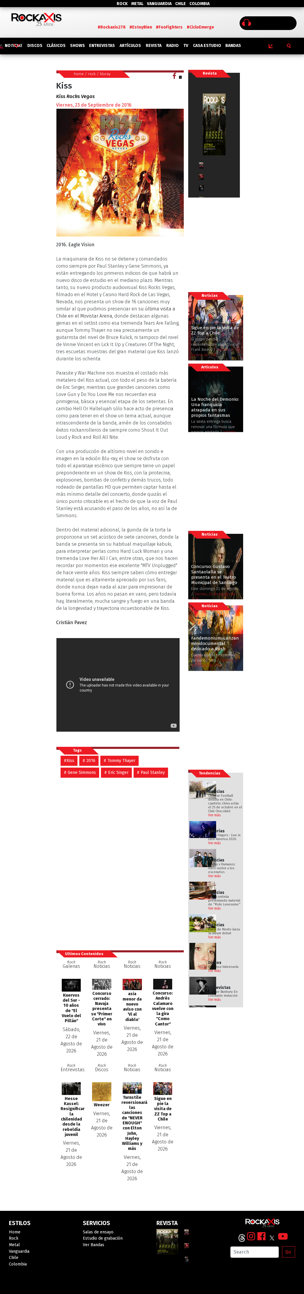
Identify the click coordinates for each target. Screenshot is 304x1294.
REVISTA (154, 45)
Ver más (214, 815)
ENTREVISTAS (102, 45)
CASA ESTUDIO (207, 45)
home (79, 74)
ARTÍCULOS (130, 45)
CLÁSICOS (56, 45)
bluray (105, 74)
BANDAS (233, 45)
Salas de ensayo (98, 1232)
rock (92, 74)
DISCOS (34, 45)
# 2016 (89, 760)
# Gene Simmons (80, 772)
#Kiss (69, 760)
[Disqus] (120, 861)
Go (288, 1252)
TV (185, 45)
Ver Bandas (93, 1244)
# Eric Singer (116, 772)
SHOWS (77, 45)
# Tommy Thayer (119, 760)
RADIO (172, 45)
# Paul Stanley (151, 772)
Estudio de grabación (103, 1238)
